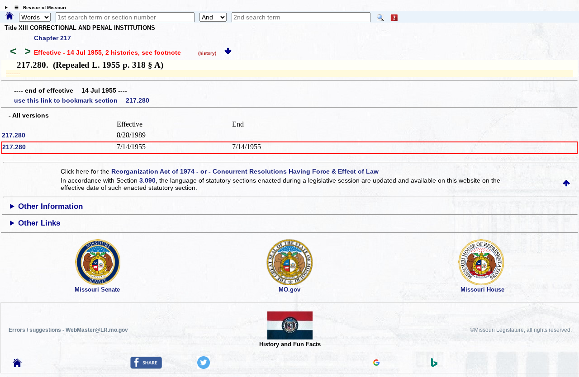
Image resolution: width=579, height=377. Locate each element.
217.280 (13, 135)
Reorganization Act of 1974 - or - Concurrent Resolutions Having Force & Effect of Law (245, 171)
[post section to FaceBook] (146, 366)
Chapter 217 (52, 38)
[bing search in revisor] (434, 364)
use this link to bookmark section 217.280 (81, 100)
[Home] (9, 16)
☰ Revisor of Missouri (38, 7)
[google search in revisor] (376, 363)
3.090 (147, 180)
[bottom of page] (228, 52)
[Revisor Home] (17, 364)
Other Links (39, 223)
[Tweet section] (203, 366)
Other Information (50, 206)
